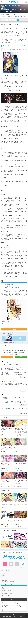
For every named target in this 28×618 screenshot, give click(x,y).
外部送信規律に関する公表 (7, 593)
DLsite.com (7, 603)
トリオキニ (7, 610)
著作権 (3, 587)
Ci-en (7, 606)
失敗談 (4, 16)
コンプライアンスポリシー (7, 595)
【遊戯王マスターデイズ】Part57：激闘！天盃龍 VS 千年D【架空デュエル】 (7, 447)
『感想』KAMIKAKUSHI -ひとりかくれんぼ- (20, 481)
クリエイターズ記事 (23, 16)
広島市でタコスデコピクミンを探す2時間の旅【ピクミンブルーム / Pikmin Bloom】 (20, 430)
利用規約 (3, 575)
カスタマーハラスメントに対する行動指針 (10, 576)
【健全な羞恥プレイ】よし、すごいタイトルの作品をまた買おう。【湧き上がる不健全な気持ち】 (7, 520)
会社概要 (3, 573)
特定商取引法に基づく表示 (7, 590)
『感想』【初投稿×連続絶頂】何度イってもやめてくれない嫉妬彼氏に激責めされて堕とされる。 (7, 430)
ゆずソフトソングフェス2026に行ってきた (19, 519)
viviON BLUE (20, 606)
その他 (26, 362)
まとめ (9, 552)
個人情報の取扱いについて (7, 591)
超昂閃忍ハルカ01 (5, 321)
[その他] (20, 20)
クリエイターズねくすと (12, 16)
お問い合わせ (4, 580)
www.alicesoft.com (7, 103)
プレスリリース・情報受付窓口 (8, 581)
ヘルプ (3, 578)
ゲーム (12, 11)
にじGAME (20, 603)
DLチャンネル (14, 2)
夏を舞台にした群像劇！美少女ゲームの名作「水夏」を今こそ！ (20, 503)
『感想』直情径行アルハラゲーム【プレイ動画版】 (7, 481)
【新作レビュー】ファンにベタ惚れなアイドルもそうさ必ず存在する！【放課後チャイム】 (7, 465)
